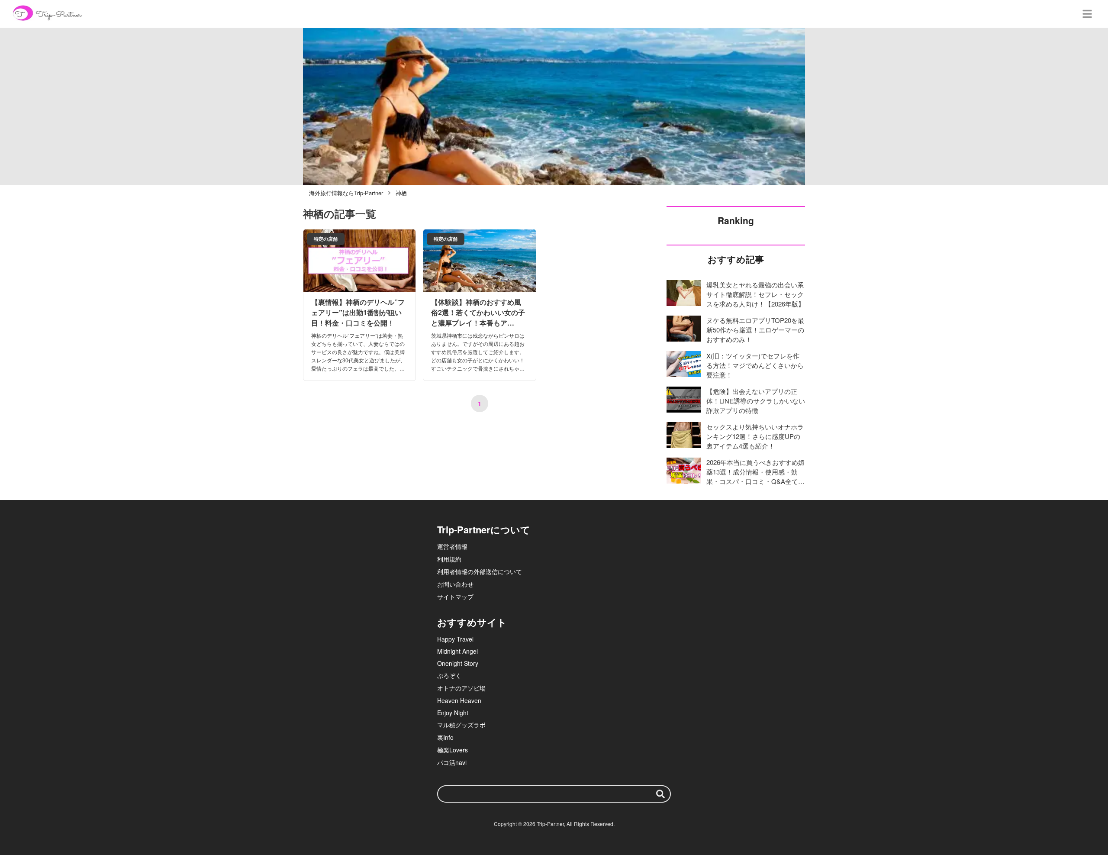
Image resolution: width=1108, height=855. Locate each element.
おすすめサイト (472, 622)
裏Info (445, 737)
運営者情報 (452, 546)
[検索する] (660, 794)
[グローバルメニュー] (1087, 13)
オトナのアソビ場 (461, 688)
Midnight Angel (457, 651)
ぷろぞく (449, 675)
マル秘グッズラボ (461, 724)
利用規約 (449, 559)
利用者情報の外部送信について (479, 571)
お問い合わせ (455, 584)
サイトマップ (455, 596)
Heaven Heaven (459, 700)
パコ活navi (452, 762)
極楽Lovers (452, 749)
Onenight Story (457, 663)
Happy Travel (455, 639)
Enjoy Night (452, 712)
